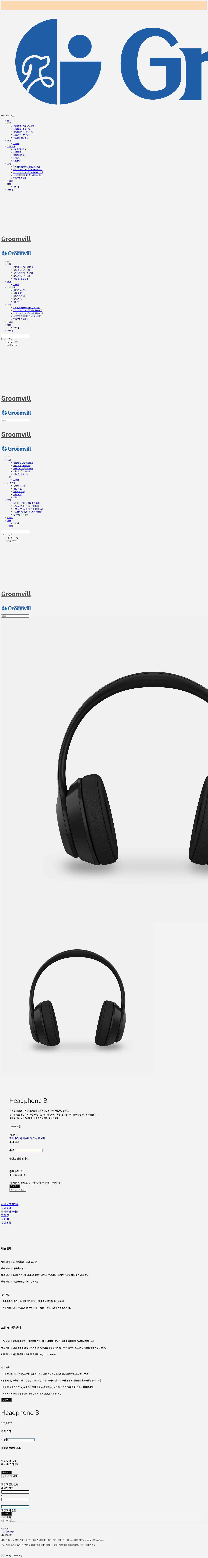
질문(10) (5, 1219)
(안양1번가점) (19, 155)
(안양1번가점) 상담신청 (23, 131)
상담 (9, 123)
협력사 (16, 186)
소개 (9, 140)
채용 (9, 183)
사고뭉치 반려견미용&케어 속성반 (27, 175)
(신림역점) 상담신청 (21, 129)
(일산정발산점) (19, 149)
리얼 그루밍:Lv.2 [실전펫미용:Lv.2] (28, 172)
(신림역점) (17, 152)
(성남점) (16, 160)
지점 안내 (11, 146)
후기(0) (5, 1215)
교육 (9, 163)
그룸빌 (16, 143)
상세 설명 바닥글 (9, 1211)
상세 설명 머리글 (9, 1204)
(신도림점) (17, 157)
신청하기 (6, 1514)
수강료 (10, 181)
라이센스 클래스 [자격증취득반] (26, 166)
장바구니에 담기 (9, 1476)
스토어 (10, 189)
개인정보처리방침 (8, 1531)
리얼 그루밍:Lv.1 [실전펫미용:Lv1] (27, 169)
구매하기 (6, 1400)
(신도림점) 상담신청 (21, 134)
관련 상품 (6, 1222)
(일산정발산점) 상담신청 (23, 126)
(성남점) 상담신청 (20, 137)
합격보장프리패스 (20, 178)
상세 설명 (6, 1208)
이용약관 (4, 1528)
